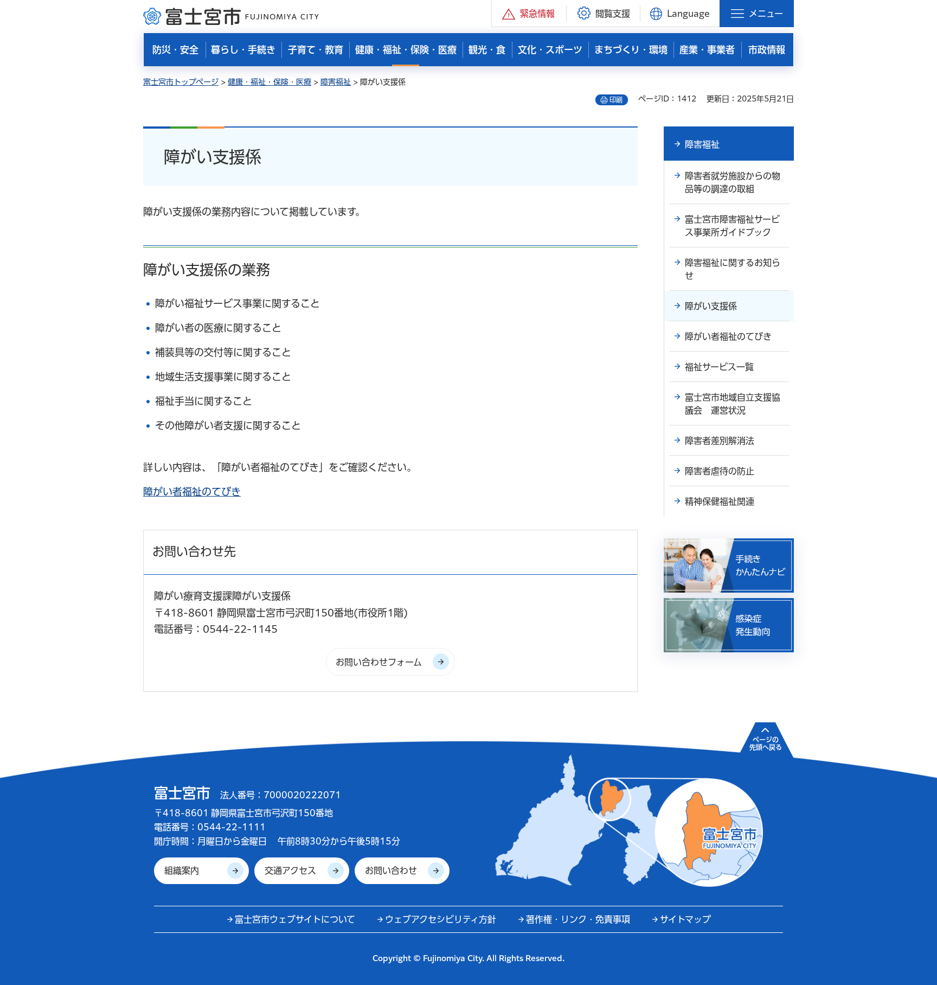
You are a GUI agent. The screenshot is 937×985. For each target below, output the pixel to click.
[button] (529, 13)
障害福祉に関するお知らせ (732, 269)
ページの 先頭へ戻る (765, 743)
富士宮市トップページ (181, 82)
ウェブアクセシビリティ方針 (440, 919)
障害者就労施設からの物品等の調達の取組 (732, 182)
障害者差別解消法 (719, 440)
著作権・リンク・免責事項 (578, 919)
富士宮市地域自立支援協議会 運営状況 (732, 404)
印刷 (615, 100)
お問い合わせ (391, 870)
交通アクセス (290, 870)
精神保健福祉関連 (719, 501)
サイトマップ (685, 919)
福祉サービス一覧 (719, 367)
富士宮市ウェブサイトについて (295, 919)
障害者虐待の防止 (719, 471)
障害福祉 (335, 82)
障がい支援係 (711, 306)
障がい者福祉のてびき (192, 492)
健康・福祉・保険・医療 (269, 82)
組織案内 (181, 870)
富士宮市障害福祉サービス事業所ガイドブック (732, 226)
